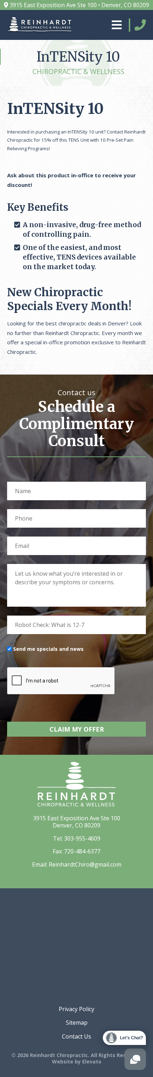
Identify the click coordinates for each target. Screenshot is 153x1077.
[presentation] (61, 681)
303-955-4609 (82, 838)
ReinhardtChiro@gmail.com (85, 864)
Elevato (91, 1061)
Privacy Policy (76, 1009)
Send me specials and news (48, 648)
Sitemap (77, 1022)
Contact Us (76, 1036)
